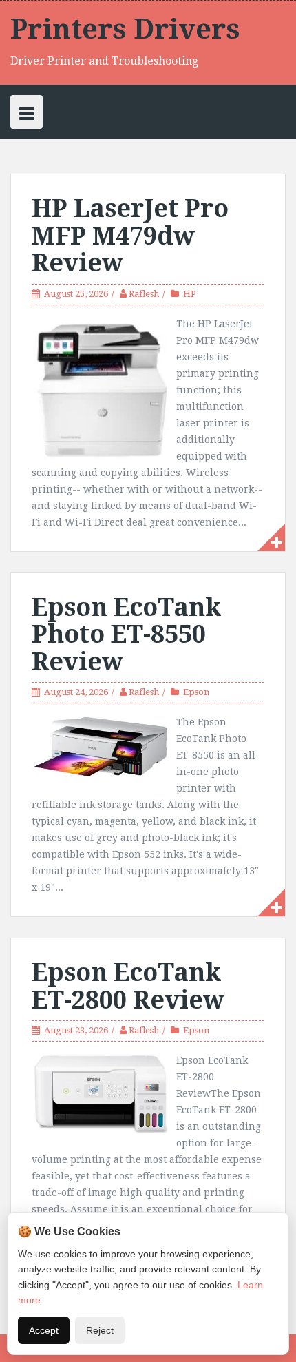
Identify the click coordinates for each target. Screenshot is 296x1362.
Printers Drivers (125, 29)
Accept (44, 1330)
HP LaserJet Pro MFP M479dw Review (130, 236)
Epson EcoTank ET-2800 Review (128, 986)
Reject (100, 1330)
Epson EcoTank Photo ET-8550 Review (127, 634)
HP (189, 294)
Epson (196, 692)
